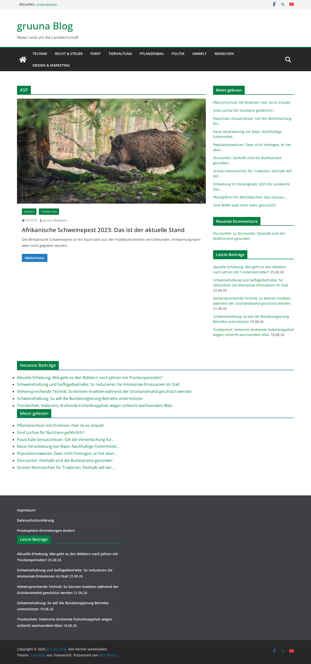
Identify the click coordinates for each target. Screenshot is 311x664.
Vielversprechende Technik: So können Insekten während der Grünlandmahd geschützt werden (104, 391)
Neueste (29, 211)
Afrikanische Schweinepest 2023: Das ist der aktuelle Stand (103, 230)
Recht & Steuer (69, 53)
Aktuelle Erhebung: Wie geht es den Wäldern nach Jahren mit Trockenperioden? (89, 377)
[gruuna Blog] (23, 59)
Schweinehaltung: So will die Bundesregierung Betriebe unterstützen (80, 398)
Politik (178, 53)
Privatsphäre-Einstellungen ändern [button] (46, 530)
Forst (95, 53)
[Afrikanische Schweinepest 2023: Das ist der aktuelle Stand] (111, 151)
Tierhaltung (120, 53)
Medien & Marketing (51, 65)
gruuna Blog (45, 25)
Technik (40, 53)
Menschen (224, 53)
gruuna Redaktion (55, 220)
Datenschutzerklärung (35, 520)
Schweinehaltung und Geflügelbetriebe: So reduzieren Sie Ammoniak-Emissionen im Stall (98, 384)
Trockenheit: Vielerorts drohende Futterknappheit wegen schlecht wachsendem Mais (95, 405)
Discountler (222, 233)
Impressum (26, 510)
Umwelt (199, 53)
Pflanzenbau (152, 53)
